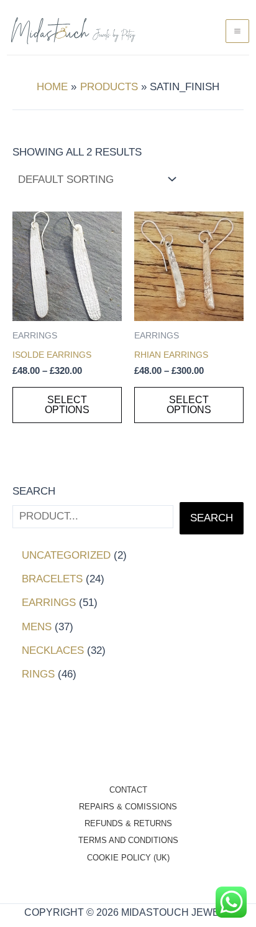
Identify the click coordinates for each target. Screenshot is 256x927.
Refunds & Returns (128, 823)
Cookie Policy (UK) (128, 857)
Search (33, 491)
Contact (128, 789)
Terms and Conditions (128, 840)
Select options (67, 404)
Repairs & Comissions (128, 806)
